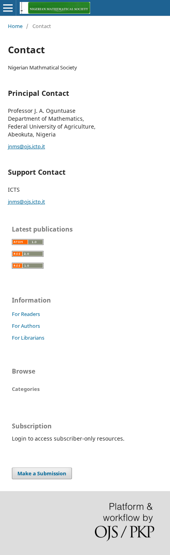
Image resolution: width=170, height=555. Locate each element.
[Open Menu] (8, 8)
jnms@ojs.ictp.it (26, 146)
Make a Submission (41, 473)
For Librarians (28, 337)
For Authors (26, 325)
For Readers (26, 314)
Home (15, 26)
